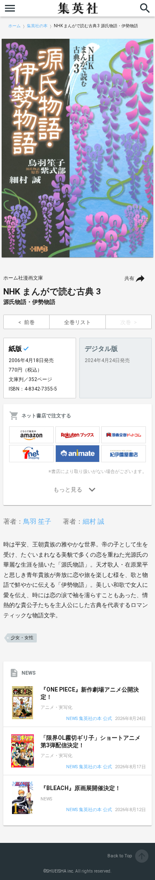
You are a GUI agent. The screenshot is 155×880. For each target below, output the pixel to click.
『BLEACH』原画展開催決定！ (81, 788)
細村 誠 (93, 521)
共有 (129, 278)
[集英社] (77, 8)
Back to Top (127, 856)
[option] (77, 148)
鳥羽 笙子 (37, 521)
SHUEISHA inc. (60, 871)
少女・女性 (22, 637)
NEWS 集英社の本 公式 (89, 719)
